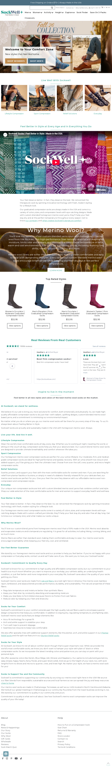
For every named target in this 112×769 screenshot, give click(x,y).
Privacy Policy (64, 744)
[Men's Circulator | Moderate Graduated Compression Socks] (69, 296)
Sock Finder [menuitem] (82, 12)
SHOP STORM (14, 61)
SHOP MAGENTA (35, 61)
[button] (12, 366)
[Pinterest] (11, 758)
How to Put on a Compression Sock (74, 725)
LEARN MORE (56, 270)
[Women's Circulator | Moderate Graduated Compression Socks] (14, 296)
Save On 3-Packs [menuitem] (98, 12)
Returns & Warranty (67, 730)
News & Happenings (10, 728)
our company (31, 221)
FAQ (59, 733)
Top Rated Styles (56, 279)
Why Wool (6, 736)
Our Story (5, 730)
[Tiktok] (21, 758)
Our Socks (6, 733)
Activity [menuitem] (47, 12)
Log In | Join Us (95, 8)
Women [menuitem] (36, 12)
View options (15, 326)
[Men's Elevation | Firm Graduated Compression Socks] (42, 296)
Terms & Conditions (66, 747)
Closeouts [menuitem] (30, 18)
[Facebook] (2, 758)
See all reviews (99, 346)
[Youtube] (16, 758)
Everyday (98, 114)
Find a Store (60, 7)
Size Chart (62, 728)
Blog (3, 725)
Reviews (5, 744)
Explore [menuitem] (69, 12)
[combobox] (42, 8)
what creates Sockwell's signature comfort (61, 221)
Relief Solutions (70, 114)
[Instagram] (7, 758)
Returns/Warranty (82, 8)
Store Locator (64, 736)
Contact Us (69, 8)
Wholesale (6, 742)
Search (61, 742)
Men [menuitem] (27, 12)
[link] (56, 379)
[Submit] (52, 7)
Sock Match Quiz (9, 747)
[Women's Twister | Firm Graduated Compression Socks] (97, 296)
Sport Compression (42, 114)
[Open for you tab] (6, 753)
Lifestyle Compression (14, 114)
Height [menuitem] (58, 12)
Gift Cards (5, 739)
